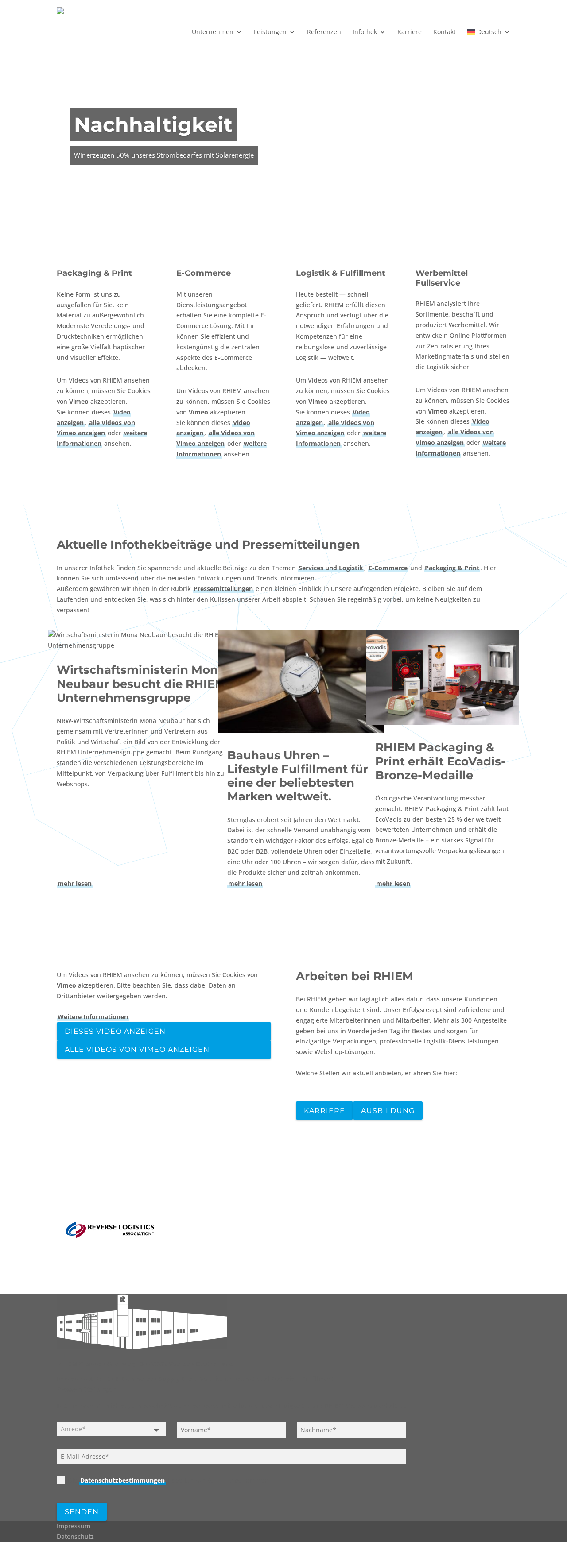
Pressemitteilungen (223, 588)
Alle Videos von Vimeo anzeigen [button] (137, 1049)
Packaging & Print (94, 273)
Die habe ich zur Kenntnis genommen (168, 1480)
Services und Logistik (331, 568)
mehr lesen (75, 883)
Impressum (73, 1526)
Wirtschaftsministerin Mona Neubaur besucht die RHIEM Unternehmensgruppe (141, 683)
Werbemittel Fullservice (442, 278)
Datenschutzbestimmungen (122, 1480)
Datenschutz (75, 1536)
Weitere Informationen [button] (93, 1017)
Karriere (409, 32)
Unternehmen (212, 32)
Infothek (365, 32)
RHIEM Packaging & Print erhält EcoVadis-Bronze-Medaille (440, 761)
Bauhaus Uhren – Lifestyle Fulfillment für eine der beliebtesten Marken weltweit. (297, 776)
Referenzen (324, 32)
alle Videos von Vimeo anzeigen (96, 427)
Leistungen (270, 32)
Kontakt (444, 32)
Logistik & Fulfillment (340, 273)
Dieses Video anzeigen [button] (115, 1031)
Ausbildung (388, 1110)
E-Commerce (203, 273)
